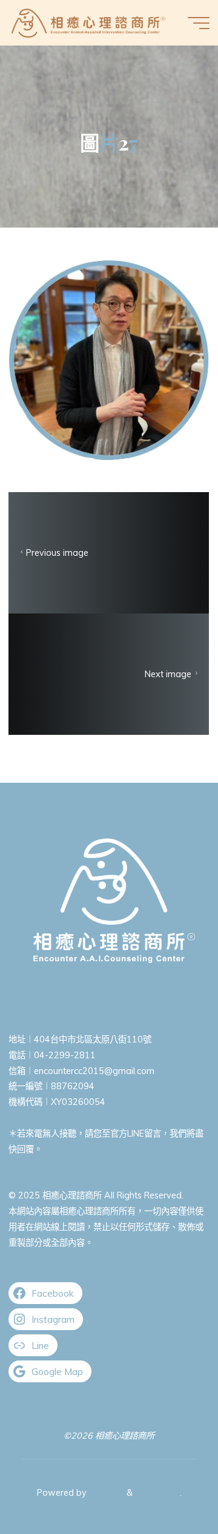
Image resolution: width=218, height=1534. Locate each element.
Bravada (105, 1492)
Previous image (57, 552)
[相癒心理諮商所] (88, 22)
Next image (168, 674)
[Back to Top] (171, 1486)
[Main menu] (199, 23)
